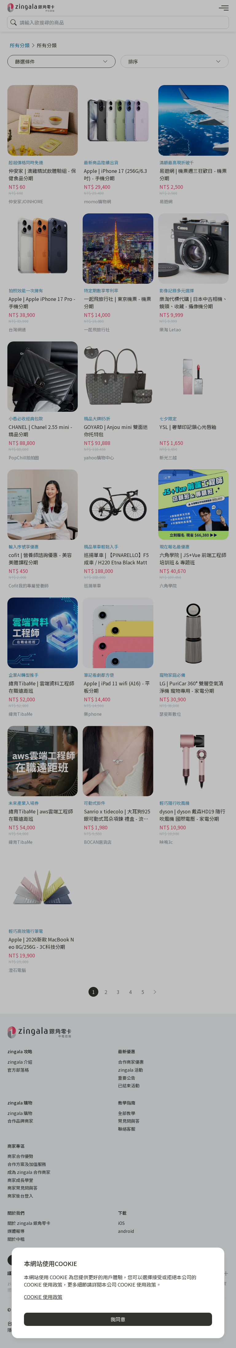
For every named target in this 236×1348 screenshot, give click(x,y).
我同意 (118, 1319)
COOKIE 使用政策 (43, 1296)
